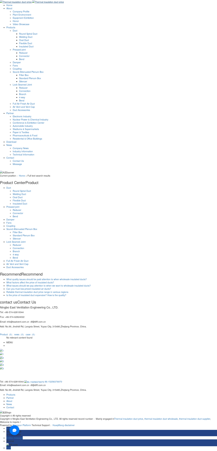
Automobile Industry (23, 125)
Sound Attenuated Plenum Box (28, 71)
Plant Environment (22, 14)
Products (10, 27)
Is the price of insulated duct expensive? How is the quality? (36, 295)
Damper (17, 62)
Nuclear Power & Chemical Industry (30, 119)
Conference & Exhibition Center (28, 122)
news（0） (19, 334)
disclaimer (69, 425)
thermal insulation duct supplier (194, 418)
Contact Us (18, 160)
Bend (21, 59)
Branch (22, 94)
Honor (16, 21)
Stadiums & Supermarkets (26, 129)
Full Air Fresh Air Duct (24, 103)
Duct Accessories (21, 110)
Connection (25, 90)
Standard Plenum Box (30, 78)
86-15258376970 (53, 381)
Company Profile (21, 11)
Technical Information (23, 154)
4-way (22, 97)
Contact (10, 157)
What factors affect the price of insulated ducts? (30, 282)
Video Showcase (21, 24)
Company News (21, 148)
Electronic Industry (22, 116)
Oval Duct (24, 40)
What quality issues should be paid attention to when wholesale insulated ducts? (46, 279)
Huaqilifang (58, 425)
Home (9, 5)
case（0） (31, 334)
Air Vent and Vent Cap (24, 106)
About (9, 8)
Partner (10, 113)
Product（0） (7, 334)
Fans (15, 65)
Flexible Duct (25, 43)
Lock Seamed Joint (22, 84)
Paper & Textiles (21, 132)
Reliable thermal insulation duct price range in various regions (37, 292)
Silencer (23, 81)
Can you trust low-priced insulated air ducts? (28, 288)
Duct (15, 30)
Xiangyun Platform (22, 425)
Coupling (17, 68)
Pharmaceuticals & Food (25, 135)
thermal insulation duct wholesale (161, 418)
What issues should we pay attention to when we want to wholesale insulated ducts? (48, 285)
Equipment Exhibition (23, 17)
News (9, 145)
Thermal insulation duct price (128, 418)
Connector (24, 56)
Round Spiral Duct (28, 33)
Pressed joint (19, 49)
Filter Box (24, 75)
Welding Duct (25, 36)
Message (17, 164)
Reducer (23, 52)
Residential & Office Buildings (27, 138)
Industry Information (23, 151)
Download (11, 141)
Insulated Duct (26, 46)
